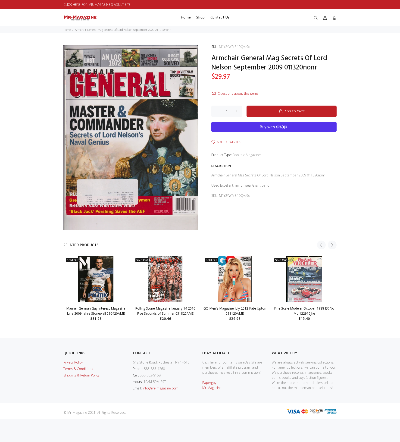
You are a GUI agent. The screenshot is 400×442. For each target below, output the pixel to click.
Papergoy (209, 382)
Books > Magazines (247, 155)
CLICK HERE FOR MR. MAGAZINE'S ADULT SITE (97, 4)
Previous (321, 245)
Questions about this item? (238, 93)
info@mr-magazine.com (160, 388)
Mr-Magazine (212, 388)
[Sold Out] (95, 279)
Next (332, 245)
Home (67, 30)
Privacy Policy (73, 362)
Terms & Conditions (78, 369)
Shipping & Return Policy (81, 375)
